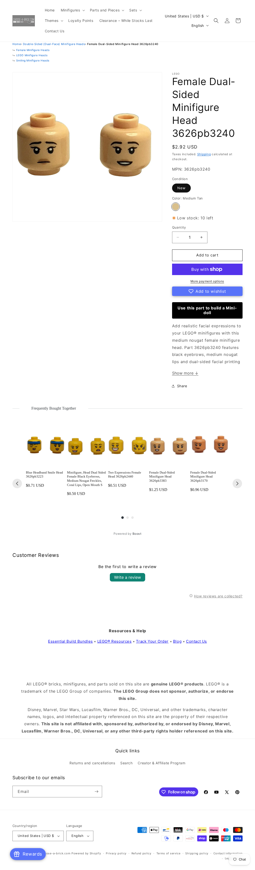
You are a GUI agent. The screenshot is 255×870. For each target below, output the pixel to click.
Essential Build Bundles (70, 641)
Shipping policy (196, 853)
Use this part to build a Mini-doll (207, 310)
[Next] (237, 483)
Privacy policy (116, 853)
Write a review (127, 577)
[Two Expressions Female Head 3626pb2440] (127, 447)
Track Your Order (152, 641)
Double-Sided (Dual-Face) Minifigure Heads (54, 44)
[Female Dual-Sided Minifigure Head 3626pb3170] (209, 447)
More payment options (207, 281)
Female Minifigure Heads (33, 50)
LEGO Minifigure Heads (32, 55)
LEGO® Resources (114, 641)
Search (126, 763)
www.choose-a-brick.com (51, 853)
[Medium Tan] (175, 206)
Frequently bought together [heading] (53, 408)
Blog (177, 641)
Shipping (204, 154)
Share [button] (182, 386)
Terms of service (168, 853)
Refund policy (141, 853)
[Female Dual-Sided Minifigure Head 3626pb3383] (168, 447)
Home (16, 44)
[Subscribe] (96, 791)
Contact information (228, 853)
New (181, 188)
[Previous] (17, 483)
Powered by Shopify (86, 853)
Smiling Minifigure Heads (32, 60)
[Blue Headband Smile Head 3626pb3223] (45, 447)
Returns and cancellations (92, 763)
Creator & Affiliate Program (161, 763)
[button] (72, 10)
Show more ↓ (185, 373)
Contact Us (196, 641)
